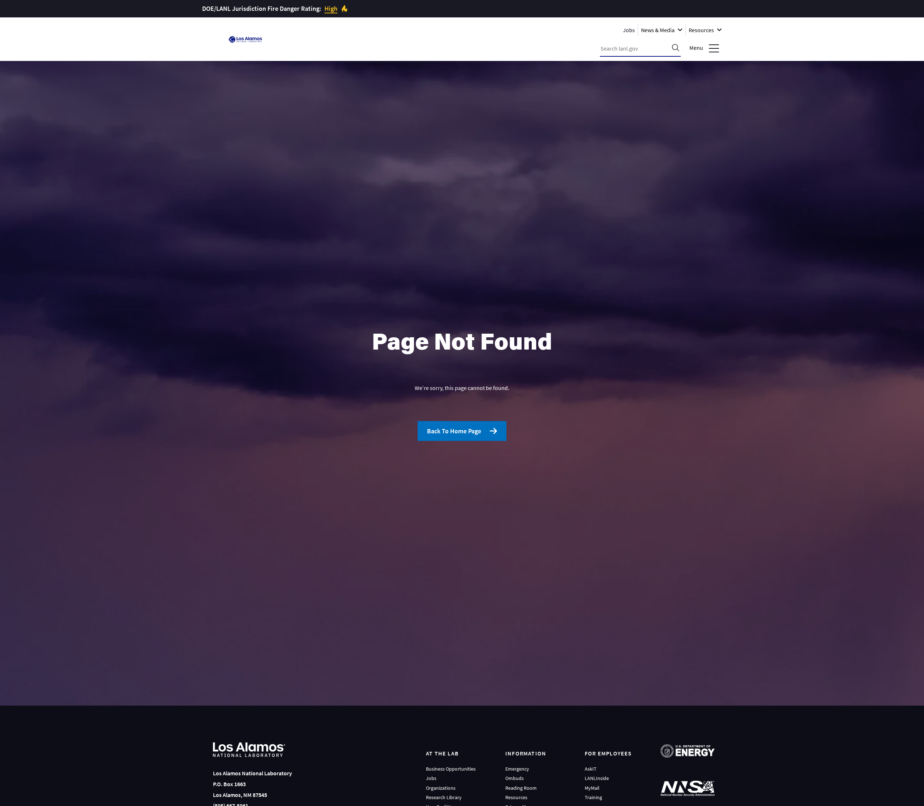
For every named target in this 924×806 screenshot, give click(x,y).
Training (593, 797)
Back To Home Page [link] (454, 431)
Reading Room (521, 788)
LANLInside (597, 778)
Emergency (517, 769)
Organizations (441, 788)
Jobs (629, 29)
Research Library (444, 797)
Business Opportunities (451, 769)
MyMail (592, 788)
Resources (516, 797)
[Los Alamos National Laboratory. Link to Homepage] (245, 39)
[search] (676, 48)
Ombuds (514, 778)
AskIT (591, 769)
